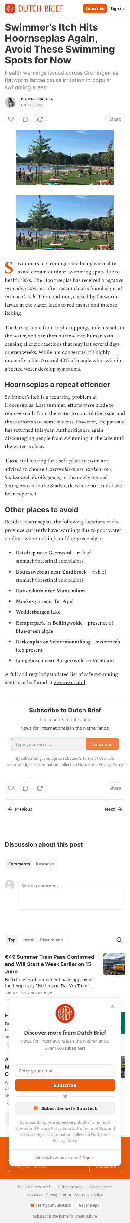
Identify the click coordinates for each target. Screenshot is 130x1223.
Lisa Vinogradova (36, 99)
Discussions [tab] (51, 940)
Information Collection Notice (76, 1134)
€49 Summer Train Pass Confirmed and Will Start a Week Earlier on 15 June (49, 964)
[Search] (119, 940)
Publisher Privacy (67, 1187)
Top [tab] (11, 940)
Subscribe (95, 8)
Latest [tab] (27, 940)
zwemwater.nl (69, 683)
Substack (40, 1216)
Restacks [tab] (45, 864)
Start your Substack (53, 1205)
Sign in (117, 8)
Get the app (89, 1205)
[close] (112, 1006)
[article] (65, 978)
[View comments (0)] (25, 119)
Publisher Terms (98, 1187)
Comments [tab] (19, 864)
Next (110, 809)
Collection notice (89, 1194)
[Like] (11, 119)
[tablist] (31, 864)
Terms (66, 1194)
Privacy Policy (49, 1128)
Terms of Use (94, 1128)
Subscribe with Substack (69, 1108)
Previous (23, 809)
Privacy (52, 1194)
